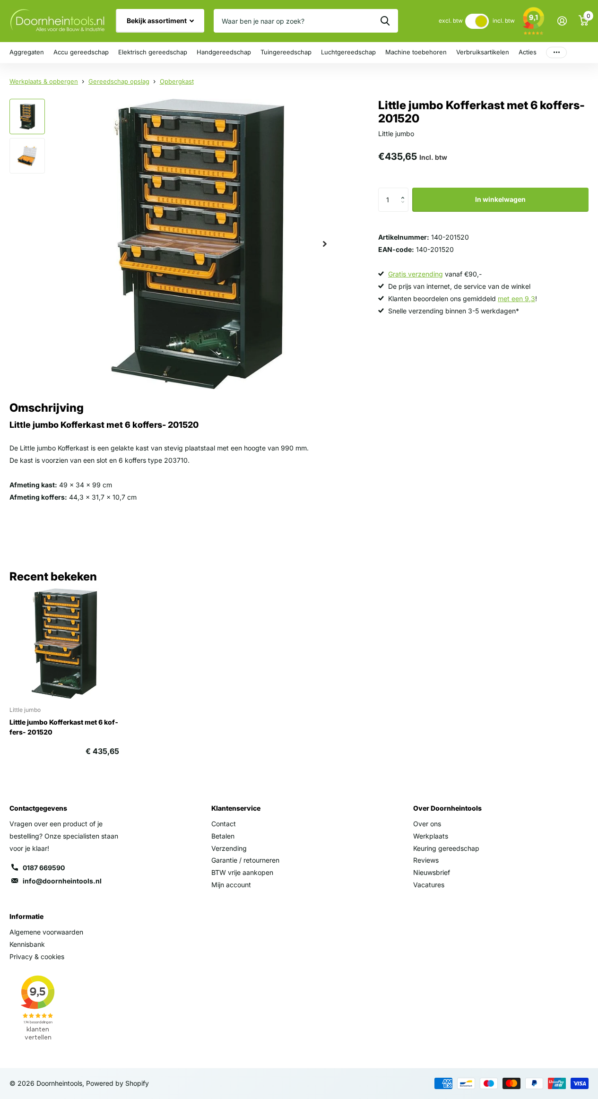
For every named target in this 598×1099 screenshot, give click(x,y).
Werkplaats (430, 836)
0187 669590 (44, 868)
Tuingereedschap (286, 52)
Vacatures (428, 885)
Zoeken (385, 21)
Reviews (426, 860)
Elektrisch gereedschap (152, 52)
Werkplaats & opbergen (43, 81)
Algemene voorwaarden (46, 932)
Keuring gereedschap (446, 848)
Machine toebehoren (416, 52)
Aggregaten (26, 52)
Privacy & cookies (36, 956)
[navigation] (27, 116)
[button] (405, 191)
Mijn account (231, 885)
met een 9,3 (516, 298)
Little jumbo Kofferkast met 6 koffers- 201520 (63, 727)
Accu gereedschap (81, 52)
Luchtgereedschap (348, 52)
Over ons (427, 824)
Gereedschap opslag (118, 81)
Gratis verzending (415, 274)
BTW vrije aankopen (242, 872)
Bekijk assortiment (157, 21)
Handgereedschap (224, 52)
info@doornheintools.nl (62, 881)
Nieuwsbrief (431, 872)
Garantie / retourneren (245, 860)
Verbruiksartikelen (482, 52)
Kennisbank (27, 944)
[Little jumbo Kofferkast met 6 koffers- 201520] (64, 643)
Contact (223, 824)
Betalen (222, 836)
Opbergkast (177, 81)
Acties (528, 52)
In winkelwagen (500, 199)
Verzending (229, 848)
